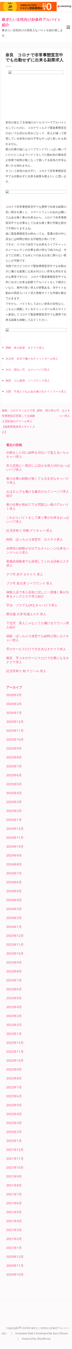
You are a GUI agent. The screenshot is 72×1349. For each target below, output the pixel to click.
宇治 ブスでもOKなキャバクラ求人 (31, 605)
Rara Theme (60, 1333)
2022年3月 (14, 1123)
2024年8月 (14, 864)
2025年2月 (14, 811)
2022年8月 (14, 1078)
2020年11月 (15, 1265)
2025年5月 (14, 784)
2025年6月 (14, 775)
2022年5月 (14, 1105)
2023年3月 (14, 1016)
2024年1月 (14, 927)
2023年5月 (14, 998)
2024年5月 (14, 891)
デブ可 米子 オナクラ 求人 (24, 574)
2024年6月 (14, 882)
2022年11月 (15, 1051)
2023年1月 (14, 1034)
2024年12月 (15, 829)
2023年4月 (14, 1007)
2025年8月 (14, 757)
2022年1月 (14, 1141)
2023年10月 (15, 953)
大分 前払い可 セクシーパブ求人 (28, 369)
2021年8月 (14, 1185)
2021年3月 (14, 1230)
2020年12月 (15, 1257)
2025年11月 (15, 730)
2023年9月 (14, 962)
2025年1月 (14, 820)
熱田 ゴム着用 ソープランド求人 (28, 380)
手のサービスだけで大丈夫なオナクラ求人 (36, 649)
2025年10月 (15, 739)
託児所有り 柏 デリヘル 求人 (26, 671)
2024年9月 (14, 855)
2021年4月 (14, 1221)
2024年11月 (15, 837)
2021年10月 (15, 1167)
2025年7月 (14, 766)
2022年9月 (14, 1069)
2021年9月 (14, 1176)
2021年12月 (15, 1150)
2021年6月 (14, 1203)
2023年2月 (14, 1025)
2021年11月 (15, 1158)
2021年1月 (14, 1248)
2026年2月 (14, 704)
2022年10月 (15, 1060)
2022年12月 (15, 1043)
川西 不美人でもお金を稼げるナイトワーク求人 (36, 391)
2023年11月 (15, 944)
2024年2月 (14, 918)
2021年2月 (14, 1239)
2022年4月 (14, 1114)
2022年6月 (14, 1096)
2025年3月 (14, 802)
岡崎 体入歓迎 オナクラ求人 (25, 347)
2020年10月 (15, 1274)
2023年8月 (14, 971)
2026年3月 (14, 695)
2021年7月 (14, 1194)
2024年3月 (14, 909)
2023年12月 (15, 936)
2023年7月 (14, 980)
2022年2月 (14, 1132)
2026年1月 (14, 713)
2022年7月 (14, 1087)
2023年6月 (14, 989)
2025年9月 (14, 748)
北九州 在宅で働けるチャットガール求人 (32, 358)
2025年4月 (14, 793)
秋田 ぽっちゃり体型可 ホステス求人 (34, 539)
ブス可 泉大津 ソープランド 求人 (29, 583)
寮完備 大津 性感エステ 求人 (26, 614)
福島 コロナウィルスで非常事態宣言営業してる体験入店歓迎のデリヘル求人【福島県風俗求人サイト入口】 (18, 421)
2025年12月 (15, 722)
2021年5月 (14, 1212)
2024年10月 (15, 846)
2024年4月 (14, 900)
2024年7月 (14, 873)
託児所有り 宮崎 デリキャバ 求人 (29, 530)
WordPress (44, 1338)
